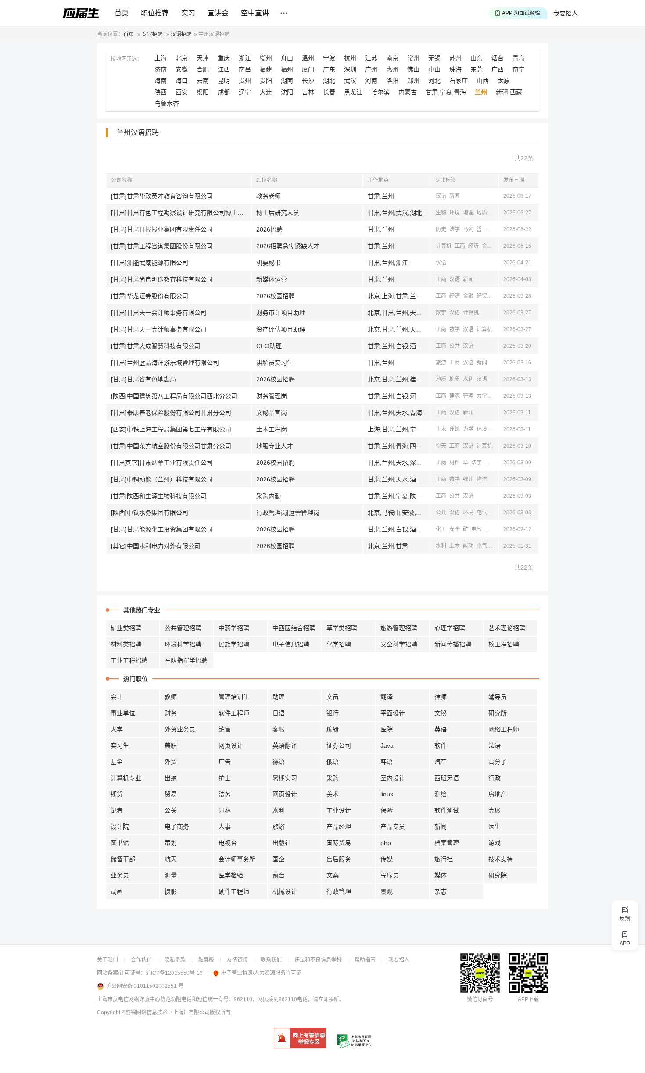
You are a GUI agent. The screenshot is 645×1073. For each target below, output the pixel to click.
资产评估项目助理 (280, 329)
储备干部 (123, 859)
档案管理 (446, 842)
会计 (117, 696)
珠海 (455, 69)
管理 (468, 396)
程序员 (389, 875)
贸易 (171, 794)
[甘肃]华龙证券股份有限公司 (149, 295)
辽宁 (245, 92)
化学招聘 (338, 644)
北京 (182, 57)
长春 (329, 92)
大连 (266, 92)
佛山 (413, 69)
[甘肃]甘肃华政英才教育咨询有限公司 (162, 196)
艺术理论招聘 (506, 627)
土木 (441, 429)
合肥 (203, 69)
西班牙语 (446, 777)
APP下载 (528, 999)
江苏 (371, 57)
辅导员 (497, 696)
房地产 (497, 794)
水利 (468, 379)
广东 (329, 69)
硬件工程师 (234, 891)
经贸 (482, 296)
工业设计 (338, 810)
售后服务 (338, 859)
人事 (225, 826)
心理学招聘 (449, 627)
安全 (495, 396)
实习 (188, 13)
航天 (171, 859)
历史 (441, 229)
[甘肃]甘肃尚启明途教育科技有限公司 (162, 279)
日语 (278, 713)
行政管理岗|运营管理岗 (287, 512)
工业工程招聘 (129, 660)
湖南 (287, 80)
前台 (278, 875)
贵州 (245, 80)
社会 (490, 229)
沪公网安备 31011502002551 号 (144, 986)
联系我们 (271, 960)
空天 (441, 446)
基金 (117, 761)
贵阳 (266, 80)
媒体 (440, 875)
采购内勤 (268, 495)
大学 (117, 729)
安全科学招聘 (398, 644)
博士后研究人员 (277, 212)
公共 (454, 346)
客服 (278, 729)
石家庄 (458, 80)
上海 (160, 57)
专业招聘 (152, 34)
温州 (308, 57)
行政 (494, 777)
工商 (460, 246)
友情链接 (237, 960)
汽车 (440, 761)
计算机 (444, 246)
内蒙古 (407, 92)
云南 (203, 80)
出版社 (281, 842)
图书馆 (120, 842)
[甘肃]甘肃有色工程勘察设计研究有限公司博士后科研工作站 (181, 212)
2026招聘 (269, 229)
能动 (468, 546)
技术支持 (500, 859)
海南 (160, 80)
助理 (278, 696)
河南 (371, 80)
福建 (266, 69)
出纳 (171, 777)
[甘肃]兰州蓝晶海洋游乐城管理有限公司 (165, 362)
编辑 (332, 729)
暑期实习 (284, 777)
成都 (224, 92)
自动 (495, 513)
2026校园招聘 (275, 295)
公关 (171, 810)
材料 (454, 463)
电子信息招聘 (290, 644)
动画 (117, 891)
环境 (454, 213)
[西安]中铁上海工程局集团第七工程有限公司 (171, 429)
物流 (482, 479)
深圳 (350, 69)
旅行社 (443, 859)
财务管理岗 (271, 395)
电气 (482, 513)
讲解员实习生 (274, 362)
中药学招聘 (234, 627)
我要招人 (565, 13)
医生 (494, 826)
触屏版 (206, 960)
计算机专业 (126, 777)
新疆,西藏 (509, 92)
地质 (482, 213)
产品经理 (338, 826)
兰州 (481, 92)
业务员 (120, 875)
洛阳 (392, 80)
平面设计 (392, 713)
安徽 (182, 69)
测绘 (495, 213)
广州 (371, 69)
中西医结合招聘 (293, 627)
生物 (441, 213)
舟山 (287, 57)
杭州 (350, 57)
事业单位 (123, 713)
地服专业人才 (274, 445)
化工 (441, 529)
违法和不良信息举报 (318, 960)
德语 (278, 761)
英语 (440, 729)
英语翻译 (284, 745)
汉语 (441, 196)
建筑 (454, 396)
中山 (434, 69)
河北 (434, 80)
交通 (495, 479)
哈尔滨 (380, 92)
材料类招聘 (126, 644)
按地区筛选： (126, 59)
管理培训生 (234, 696)
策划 (171, 842)
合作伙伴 (141, 960)
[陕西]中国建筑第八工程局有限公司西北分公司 (174, 395)
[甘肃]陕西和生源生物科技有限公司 (159, 495)
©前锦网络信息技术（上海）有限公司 (166, 1012)
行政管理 (338, 891)
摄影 (171, 891)
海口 (182, 80)
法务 (225, 794)
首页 (122, 13)
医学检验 (231, 875)
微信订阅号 (480, 999)
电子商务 (177, 826)
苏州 (455, 57)
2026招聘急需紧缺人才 (287, 246)
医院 (386, 729)
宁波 (329, 57)
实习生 (120, 745)
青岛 (518, 57)
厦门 (308, 69)
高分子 (497, 761)
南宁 (518, 69)
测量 (171, 875)
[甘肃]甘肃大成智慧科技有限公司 (156, 345)
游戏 (494, 842)
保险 (386, 810)
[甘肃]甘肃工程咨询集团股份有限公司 (162, 246)
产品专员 (392, 826)
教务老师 (268, 196)
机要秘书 (268, 262)
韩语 (386, 761)
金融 (487, 246)
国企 (278, 859)
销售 (225, 729)
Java (387, 745)
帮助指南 (365, 960)
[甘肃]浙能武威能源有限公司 (149, 262)
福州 (287, 69)
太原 (504, 80)
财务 (171, 713)
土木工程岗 (271, 429)
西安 (182, 92)
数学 (441, 313)
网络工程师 (503, 729)
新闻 (454, 196)
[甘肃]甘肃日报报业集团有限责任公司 (162, 229)
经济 (473, 246)
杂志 (440, 891)
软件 (440, 745)
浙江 (245, 57)
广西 (497, 69)
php (385, 842)
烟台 (497, 57)
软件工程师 (234, 713)
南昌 (245, 69)
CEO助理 (269, 345)
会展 (494, 810)
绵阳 (203, 92)
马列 (468, 229)
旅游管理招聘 (398, 627)
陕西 (160, 92)
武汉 (350, 80)
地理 (468, 213)
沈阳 (287, 92)
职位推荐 (155, 13)
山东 (476, 57)
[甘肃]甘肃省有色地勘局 (143, 379)
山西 (483, 80)
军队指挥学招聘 (186, 660)
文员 (332, 696)
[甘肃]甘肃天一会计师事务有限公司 (159, 312)
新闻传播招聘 (452, 644)
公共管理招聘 (183, 627)
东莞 (476, 69)
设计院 (120, 826)
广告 (225, 761)
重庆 (224, 57)
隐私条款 (175, 960)
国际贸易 (338, 842)
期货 (117, 794)
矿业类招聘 (126, 627)
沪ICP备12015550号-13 (174, 973)
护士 (225, 777)
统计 (468, 479)
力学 (482, 396)
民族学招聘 (234, 644)
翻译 (386, 696)
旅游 (441, 363)
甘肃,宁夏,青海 (446, 92)
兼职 (171, 745)
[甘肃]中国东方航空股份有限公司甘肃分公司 (171, 445)
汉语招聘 (181, 34)
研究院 (497, 875)
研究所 (497, 713)
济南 (160, 69)
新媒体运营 (271, 279)
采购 (332, 777)
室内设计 (392, 777)
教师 (171, 696)
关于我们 (107, 960)
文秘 (440, 713)
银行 (332, 713)
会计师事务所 (237, 859)
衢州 (266, 57)
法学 (454, 229)
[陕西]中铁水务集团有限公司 (149, 512)
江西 (224, 69)
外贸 (171, 761)
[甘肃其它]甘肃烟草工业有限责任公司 (162, 462)
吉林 (308, 92)
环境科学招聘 (183, 644)
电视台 (228, 842)
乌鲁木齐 (166, 103)
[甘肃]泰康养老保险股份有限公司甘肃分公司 (171, 412)
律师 (440, 696)
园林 (225, 810)
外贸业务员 (180, 729)
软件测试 (446, 810)
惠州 (392, 69)
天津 (203, 57)
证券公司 (338, 745)
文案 (332, 875)
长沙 (308, 80)
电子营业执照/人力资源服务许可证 (261, 973)
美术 (332, 794)
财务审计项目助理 (280, 312)
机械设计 (284, 891)
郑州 (413, 80)
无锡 (434, 57)
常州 (413, 57)
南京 (392, 57)
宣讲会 (218, 13)
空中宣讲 (255, 13)
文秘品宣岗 (271, 412)
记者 (117, 810)
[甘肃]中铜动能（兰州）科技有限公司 (162, 479)
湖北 (329, 80)
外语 (495, 546)
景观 (386, 891)
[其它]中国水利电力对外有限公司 (156, 545)
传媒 (386, 859)
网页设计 (231, 745)
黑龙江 (353, 92)
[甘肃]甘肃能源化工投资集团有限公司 (162, 529)
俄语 (332, 761)
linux (386, 794)
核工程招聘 (503, 644)
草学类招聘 (341, 627)
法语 (494, 745)
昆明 (224, 80)
